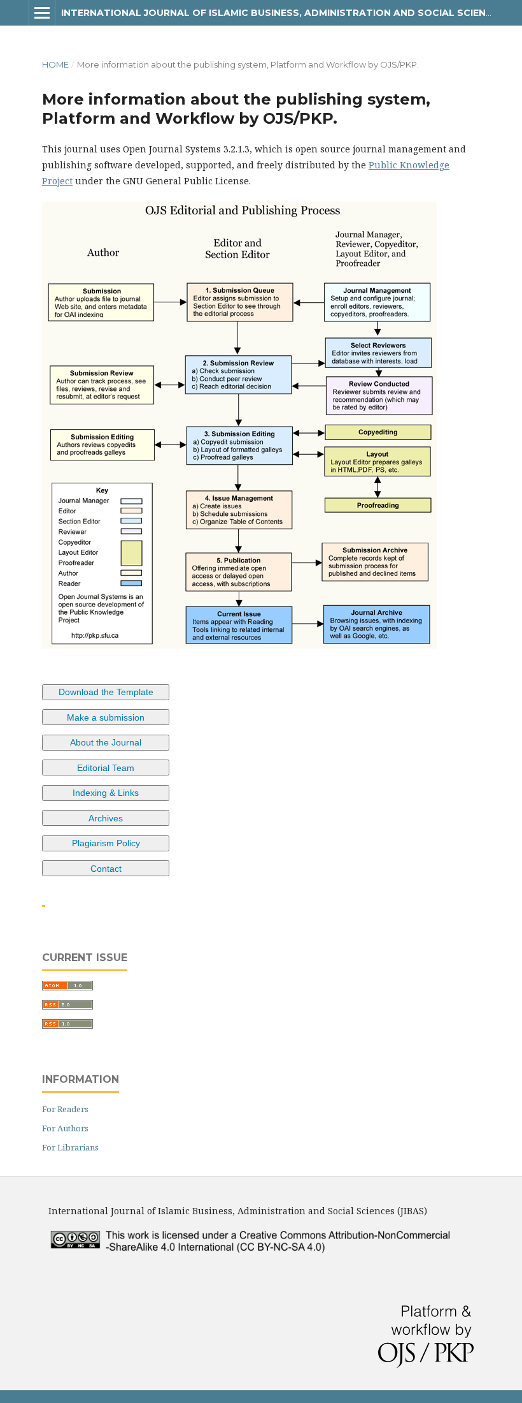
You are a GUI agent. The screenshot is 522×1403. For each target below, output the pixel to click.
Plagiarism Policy (106, 843)
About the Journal (105, 742)
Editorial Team (105, 768)
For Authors (65, 1128)
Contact (106, 868)
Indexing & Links (106, 793)
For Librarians (70, 1147)
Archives (105, 818)
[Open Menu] (42, 13)
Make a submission (106, 717)
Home (55, 64)
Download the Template (106, 692)
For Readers (65, 1109)
